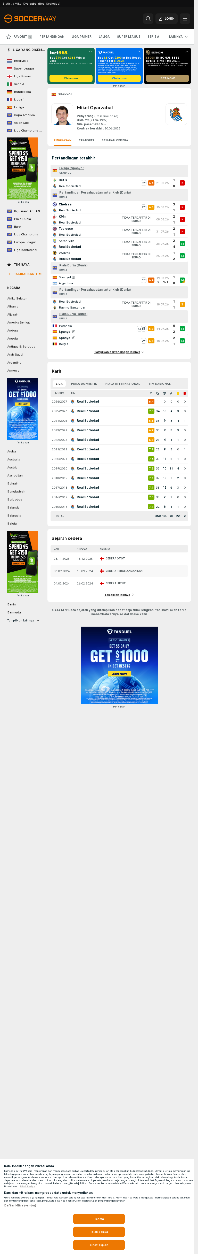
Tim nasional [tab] (159, 384)
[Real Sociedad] (176, 117)
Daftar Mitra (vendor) (20, 1205)
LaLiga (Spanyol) (71, 168)
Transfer (87, 140)
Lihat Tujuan (99, 1245)
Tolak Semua (99, 1232)
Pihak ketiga (27, 1186)
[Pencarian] (148, 18)
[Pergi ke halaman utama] (39, 18)
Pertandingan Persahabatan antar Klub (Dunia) (95, 192)
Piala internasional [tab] (122, 384)
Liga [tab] (59, 384)
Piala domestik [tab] (84, 384)
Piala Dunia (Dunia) (73, 265)
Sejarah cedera (115, 140)
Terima (99, 1219)
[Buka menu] (185, 18)
